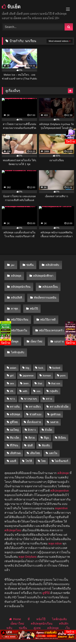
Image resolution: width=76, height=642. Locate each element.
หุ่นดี (30, 445)
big (27, 367)
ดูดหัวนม (56, 414)
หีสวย (31, 437)
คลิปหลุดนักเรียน (20, 286)
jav (12, 264)
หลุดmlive (61, 508)
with (25, 391)
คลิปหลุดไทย (12, 530)
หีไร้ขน (14, 445)
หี (29, 619)
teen (26, 383)
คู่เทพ (37, 628)
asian (13, 367)
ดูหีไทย (14, 422)
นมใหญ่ (14, 429)
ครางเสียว (35, 406)
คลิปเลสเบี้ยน (50, 286)
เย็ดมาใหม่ (36, 341)
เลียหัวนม (15, 453)
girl (11, 375)
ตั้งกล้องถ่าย (34, 422)
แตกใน (53, 453)
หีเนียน (62, 437)
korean (47, 375)
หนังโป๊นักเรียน (19, 319)
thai (40, 383)
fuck (40, 367)
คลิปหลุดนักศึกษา (43, 275)
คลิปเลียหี (16, 297)
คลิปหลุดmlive (59, 490)
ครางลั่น (15, 406)
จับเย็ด (13, 6)
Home (17, 619)
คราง (49, 398)
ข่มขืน (30, 264)
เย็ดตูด (14, 341)
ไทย (43, 461)
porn (62, 375)
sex (12, 383)
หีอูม (46, 437)
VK (11, 391)
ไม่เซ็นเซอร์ (61, 461)
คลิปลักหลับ (52, 264)
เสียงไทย (35, 453)
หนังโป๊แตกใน (19, 330)
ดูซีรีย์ (46, 592)
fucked (56, 367)
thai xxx (55, 383)
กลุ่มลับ (54, 391)
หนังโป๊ (34, 308)
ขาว (12, 398)
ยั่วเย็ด (48, 429)
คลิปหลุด (16, 275)
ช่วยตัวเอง (35, 414)
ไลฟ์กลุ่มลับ (17, 352)
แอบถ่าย (59, 341)
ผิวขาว (32, 429)
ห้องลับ (46, 445)
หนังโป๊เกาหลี (48, 319)
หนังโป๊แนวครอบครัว (51, 330)
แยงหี (13, 461)
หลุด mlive (55, 543)
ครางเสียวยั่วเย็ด (59, 406)
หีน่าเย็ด (14, 437)
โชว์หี (28, 461)
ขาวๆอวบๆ (30, 398)
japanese (28, 375)
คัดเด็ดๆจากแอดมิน (45, 297)
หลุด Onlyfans (27, 556)
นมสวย (54, 422)
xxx (38, 391)
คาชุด (14, 308)
